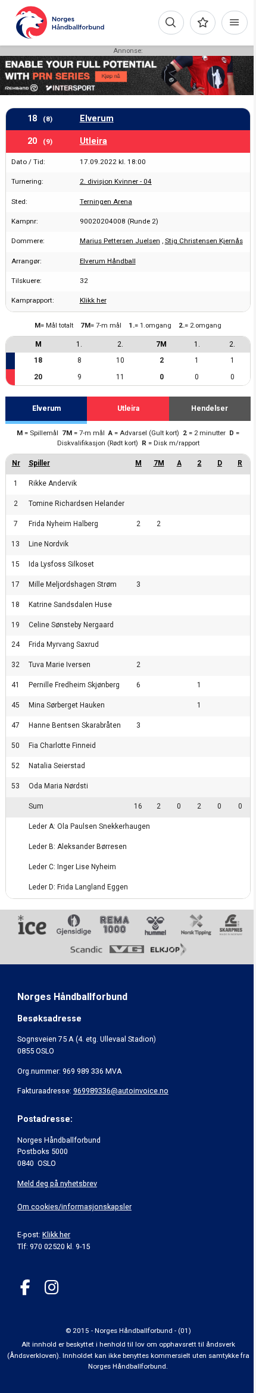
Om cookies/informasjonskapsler (74, 1206)
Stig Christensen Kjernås (204, 241)
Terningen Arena (106, 201)
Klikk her (93, 300)
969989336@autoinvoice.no (120, 1090)
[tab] (46, 410)
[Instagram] (51, 1287)
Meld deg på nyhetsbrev (57, 1183)
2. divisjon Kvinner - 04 (116, 181)
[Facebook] (25, 1287)
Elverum (97, 118)
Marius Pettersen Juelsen (120, 241)
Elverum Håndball (108, 261)
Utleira (93, 141)
